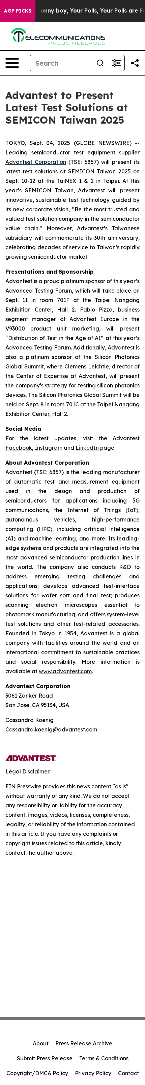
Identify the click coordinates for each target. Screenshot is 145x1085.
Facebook (18, 447)
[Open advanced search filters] (116, 63)
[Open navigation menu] (12, 63)
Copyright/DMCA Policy (37, 1073)
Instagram (48, 447)
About (41, 1043)
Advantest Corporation (35, 161)
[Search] (100, 63)
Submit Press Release (44, 1058)
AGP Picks (17, 11)
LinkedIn (87, 447)
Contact (128, 1073)
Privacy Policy (93, 1073)
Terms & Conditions (103, 1058)
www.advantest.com (65, 671)
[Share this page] (135, 63)
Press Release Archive (83, 1043)
